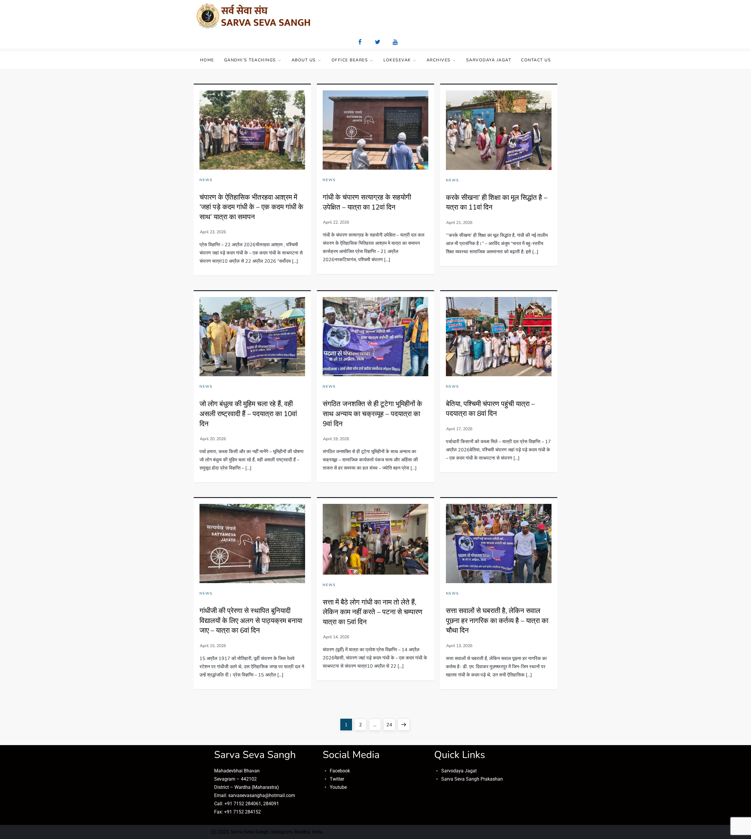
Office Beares (349, 60)
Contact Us (536, 60)
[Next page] (404, 724)
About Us (304, 60)
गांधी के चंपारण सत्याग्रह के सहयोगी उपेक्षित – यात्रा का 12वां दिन (367, 202)
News (205, 180)
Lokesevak (397, 60)
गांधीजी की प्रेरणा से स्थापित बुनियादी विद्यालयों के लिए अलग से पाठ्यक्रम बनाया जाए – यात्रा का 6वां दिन (250, 620)
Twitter (337, 779)
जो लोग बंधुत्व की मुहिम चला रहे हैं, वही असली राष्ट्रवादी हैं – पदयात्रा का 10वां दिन (248, 413)
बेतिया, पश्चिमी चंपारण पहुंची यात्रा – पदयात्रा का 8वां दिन (490, 408)
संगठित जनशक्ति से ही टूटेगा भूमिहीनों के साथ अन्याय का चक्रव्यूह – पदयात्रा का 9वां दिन (372, 413)
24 (390, 723)
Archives (439, 60)
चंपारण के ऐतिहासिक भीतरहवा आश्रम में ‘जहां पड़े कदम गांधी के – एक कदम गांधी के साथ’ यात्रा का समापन (251, 207)
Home (207, 60)
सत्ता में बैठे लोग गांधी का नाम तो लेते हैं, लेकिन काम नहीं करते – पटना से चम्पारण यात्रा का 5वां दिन (372, 612)
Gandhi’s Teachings (250, 60)
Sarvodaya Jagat (488, 60)
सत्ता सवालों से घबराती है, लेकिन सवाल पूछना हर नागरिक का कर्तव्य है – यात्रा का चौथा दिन (497, 620)
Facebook (340, 771)
